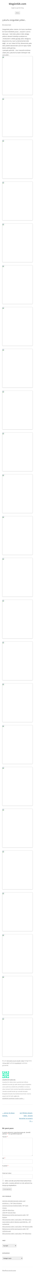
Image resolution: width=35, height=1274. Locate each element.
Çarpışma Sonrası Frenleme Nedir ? (12, 1205)
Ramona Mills (29, 1226)
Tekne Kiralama (17, 1203)
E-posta (5, 1166)
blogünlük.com (17, 3)
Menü (17, 12)
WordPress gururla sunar (9, 1270)
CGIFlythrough (6, 1231)
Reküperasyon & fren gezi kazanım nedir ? (14, 1215)
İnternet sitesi (6, 1173)
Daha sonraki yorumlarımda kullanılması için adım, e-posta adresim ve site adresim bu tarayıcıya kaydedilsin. (17, 1183)
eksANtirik (18, 1063)
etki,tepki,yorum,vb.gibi (13, 1061)
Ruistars (4, 1217)
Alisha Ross (11, 1210)
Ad (3, 1158)
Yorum (5, 1137)
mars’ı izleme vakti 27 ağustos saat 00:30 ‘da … (15, 1222)
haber (22, 1061)
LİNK (3, 1210)
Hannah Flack (12, 1212)
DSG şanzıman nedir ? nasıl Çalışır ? (12, 1219)
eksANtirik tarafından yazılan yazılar (13, 1098)
